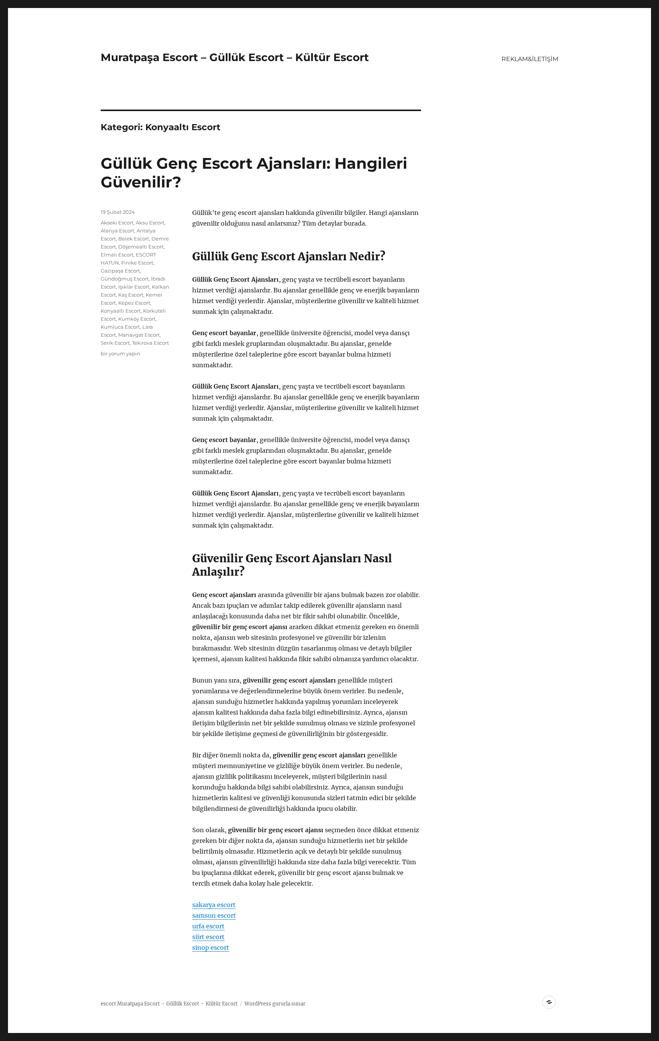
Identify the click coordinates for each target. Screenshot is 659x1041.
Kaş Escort (130, 295)
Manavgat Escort (139, 335)
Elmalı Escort (117, 255)
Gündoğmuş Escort (125, 279)
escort (108, 1004)
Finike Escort (137, 263)
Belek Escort (133, 239)
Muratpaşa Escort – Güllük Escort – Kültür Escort (235, 57)
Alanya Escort (117, 231)
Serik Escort (115, 343)
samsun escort (214, 915)
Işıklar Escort (133, 287)
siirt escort (208, 937)
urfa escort (208, 926)
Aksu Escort (150, 222)
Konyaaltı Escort (121, 311)
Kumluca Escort (120, 327)
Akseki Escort (117, 222)
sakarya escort (214, 905)
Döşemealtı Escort (141, 247)
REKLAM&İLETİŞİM (529, 59)
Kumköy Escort (137, 319)
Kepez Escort (134, 303)
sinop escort (210, 947)
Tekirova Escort (150, 343)
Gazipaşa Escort (120, 271)
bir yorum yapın (120, 353)
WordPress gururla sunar (274, 1004)
